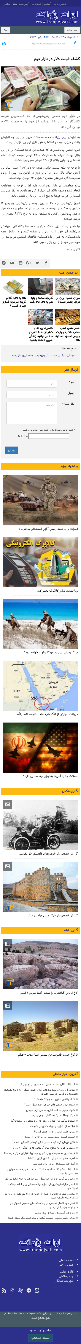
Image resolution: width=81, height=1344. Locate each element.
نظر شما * (68, 404)
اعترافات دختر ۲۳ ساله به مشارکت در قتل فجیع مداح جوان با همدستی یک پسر (42, 1171)
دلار (74, 355)
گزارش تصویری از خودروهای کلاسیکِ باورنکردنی (48, 853)
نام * (72, 382)
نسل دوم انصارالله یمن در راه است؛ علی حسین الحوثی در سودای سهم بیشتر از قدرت (44, 1205)
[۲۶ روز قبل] (40, 317)
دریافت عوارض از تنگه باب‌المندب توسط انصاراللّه (47, 714)
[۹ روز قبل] (67, 286)
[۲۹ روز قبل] (40, 748)
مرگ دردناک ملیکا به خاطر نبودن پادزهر (53, 1115)
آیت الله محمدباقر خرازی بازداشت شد (54, 1164)
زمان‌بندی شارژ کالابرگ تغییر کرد (57, 590)
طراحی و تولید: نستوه (40, 1330)
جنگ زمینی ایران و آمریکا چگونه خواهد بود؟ (51, 652)
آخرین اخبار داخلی (65, 1074)
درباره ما (36, 4)
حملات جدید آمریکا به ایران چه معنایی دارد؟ (50, 776)
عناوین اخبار (65, 1264)
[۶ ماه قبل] (40, 887)
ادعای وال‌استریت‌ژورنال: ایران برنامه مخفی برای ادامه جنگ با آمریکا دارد (43, 1186)
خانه (70, 30)
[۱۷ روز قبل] (13, 286)
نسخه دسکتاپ (40, 1338)
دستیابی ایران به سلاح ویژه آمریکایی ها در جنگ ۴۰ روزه (44, 1148)
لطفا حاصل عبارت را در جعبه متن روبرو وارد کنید (49, 430)
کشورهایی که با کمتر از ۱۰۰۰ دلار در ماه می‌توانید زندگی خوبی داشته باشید (41, 334)
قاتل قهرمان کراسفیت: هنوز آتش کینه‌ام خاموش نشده (44, 1142)
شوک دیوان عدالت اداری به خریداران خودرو (50, 1110)
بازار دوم (16, 355)
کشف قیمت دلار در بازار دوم (57, 59)
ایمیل (71, 393)
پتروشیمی (40, 355)
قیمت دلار (51, 355)
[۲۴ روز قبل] (40, 624)
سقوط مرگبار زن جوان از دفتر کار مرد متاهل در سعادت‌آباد (43, 1121)
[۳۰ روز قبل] (40, 686)
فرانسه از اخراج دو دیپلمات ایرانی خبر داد (52, 1126)
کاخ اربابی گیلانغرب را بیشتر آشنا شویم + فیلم (49, 992)
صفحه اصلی (66, 1260)
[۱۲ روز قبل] (40, 286)
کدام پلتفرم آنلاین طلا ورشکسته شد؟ (54, 1099)
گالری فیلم (71, 930)
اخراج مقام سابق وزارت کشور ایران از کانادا (51, 1158)
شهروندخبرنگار (64, 1280)
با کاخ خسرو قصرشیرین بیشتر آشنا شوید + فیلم (48, 1054)
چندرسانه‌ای (66, 1276)
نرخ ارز (61, 355)
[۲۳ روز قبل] (40, 562)
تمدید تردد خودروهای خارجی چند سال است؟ (49, 1104)
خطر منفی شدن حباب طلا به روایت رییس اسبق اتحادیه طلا (67, 334)
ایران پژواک (60, 137)
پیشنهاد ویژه (69, 466)
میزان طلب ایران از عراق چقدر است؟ (54, 1131)
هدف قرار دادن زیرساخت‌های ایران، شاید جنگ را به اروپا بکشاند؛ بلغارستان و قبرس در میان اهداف (41, 1092)
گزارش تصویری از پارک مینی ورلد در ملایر (52, 915)
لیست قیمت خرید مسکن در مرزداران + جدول (49, 1137)
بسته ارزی (27, 355)
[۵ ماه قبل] (40, 964)
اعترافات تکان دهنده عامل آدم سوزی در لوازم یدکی (47, 1084)
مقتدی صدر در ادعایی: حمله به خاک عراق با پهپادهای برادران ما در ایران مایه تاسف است (41, 1196)
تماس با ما (60, 4)
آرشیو (47, 4)
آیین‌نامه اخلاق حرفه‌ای (16, 4)
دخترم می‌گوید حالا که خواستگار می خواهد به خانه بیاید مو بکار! (39, 1178)
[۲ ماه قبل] (40, 825)
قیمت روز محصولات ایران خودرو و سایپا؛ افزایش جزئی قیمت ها (39, 1153)
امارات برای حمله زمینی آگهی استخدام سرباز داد (48, 529)
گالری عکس (70, 791)
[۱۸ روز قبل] (67, 317)
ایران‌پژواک (58, 16)
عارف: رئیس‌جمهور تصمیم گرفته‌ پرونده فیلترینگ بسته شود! (41, 1218)
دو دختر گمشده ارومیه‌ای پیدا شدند (55, 1212)
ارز (68, 355)
